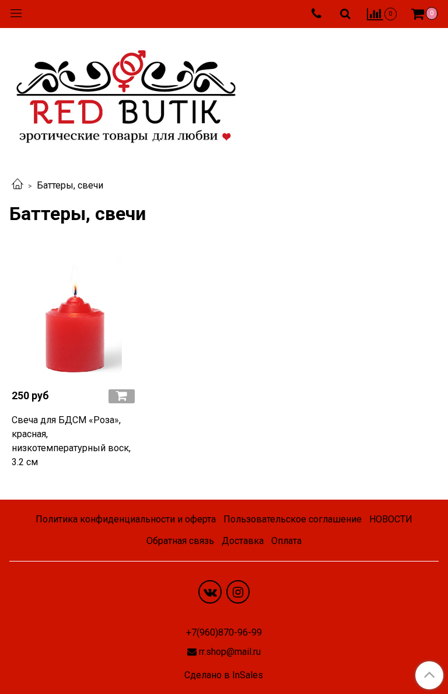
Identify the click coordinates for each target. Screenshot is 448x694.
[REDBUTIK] (126, 93)
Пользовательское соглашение (292, 519)
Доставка (243, 540)
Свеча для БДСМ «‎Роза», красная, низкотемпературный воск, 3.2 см (71, 441)
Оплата (286, 540)
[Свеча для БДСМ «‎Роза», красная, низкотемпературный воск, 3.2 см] (75, 316)
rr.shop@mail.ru (230, 651)
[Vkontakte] (210, 592)
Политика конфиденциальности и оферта (126, 519)
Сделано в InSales (223, 675)
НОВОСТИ (390, 519)
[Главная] (17, 185)
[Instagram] (238, 592)
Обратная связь (180, 540)
